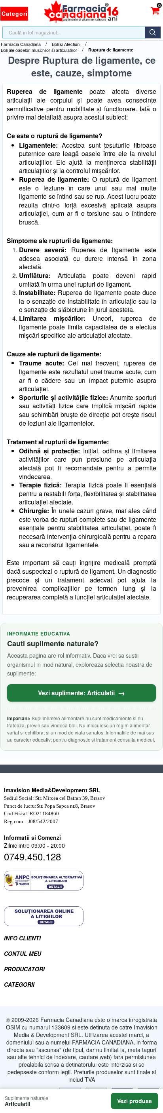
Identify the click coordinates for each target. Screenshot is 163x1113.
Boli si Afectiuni (66, 44)
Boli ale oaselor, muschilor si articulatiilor (39, 50)
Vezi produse (134, 1101)
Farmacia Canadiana (21, 44)
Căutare (153, 32)
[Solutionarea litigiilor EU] (81, 916)
